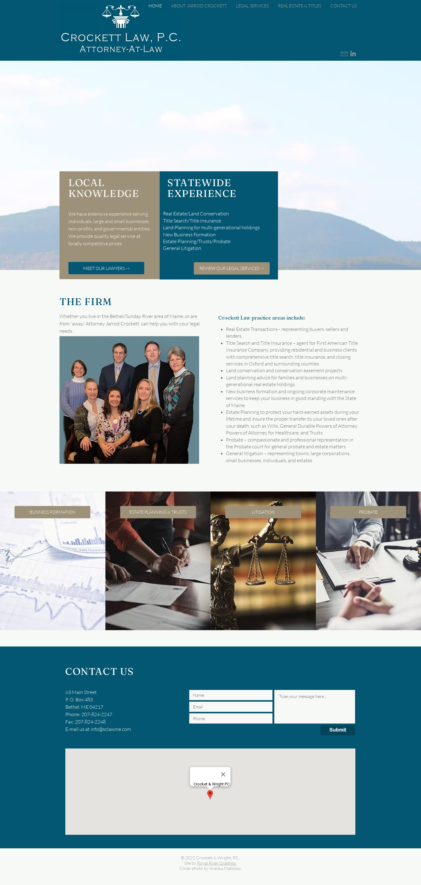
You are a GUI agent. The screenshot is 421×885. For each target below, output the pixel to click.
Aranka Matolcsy (225, 868)
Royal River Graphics (216, 863)
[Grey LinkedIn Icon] (353, 53)
